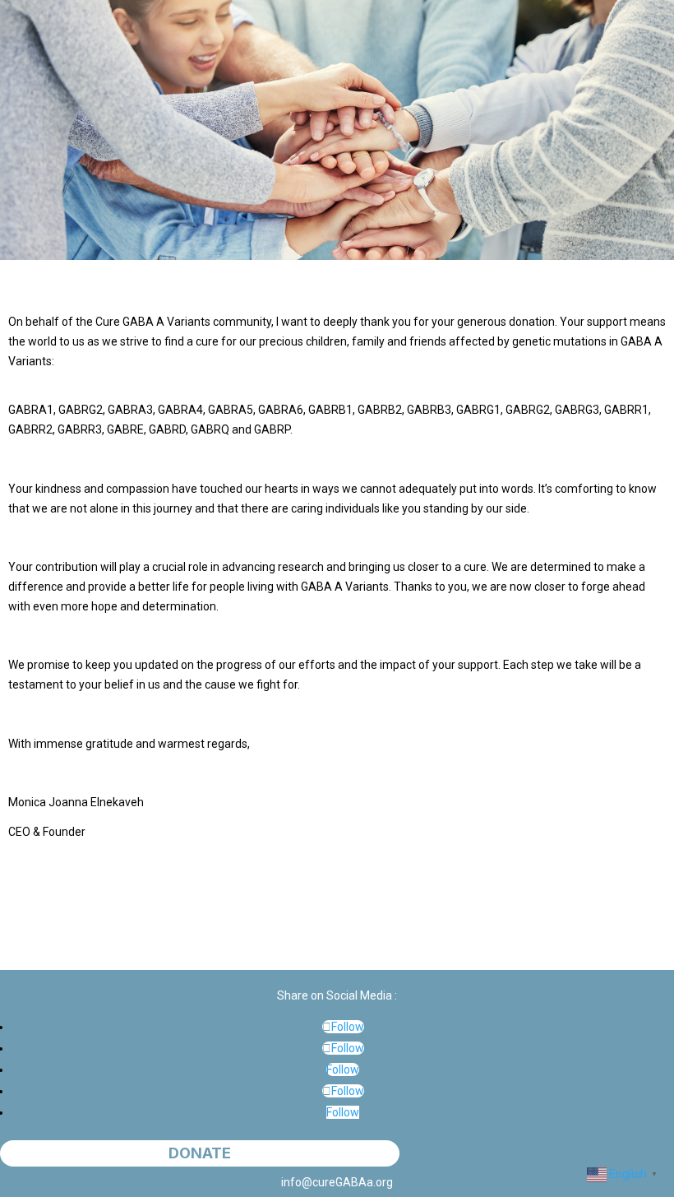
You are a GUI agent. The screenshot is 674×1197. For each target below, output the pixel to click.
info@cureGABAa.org (337, 1182)
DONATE (199, 1153)
